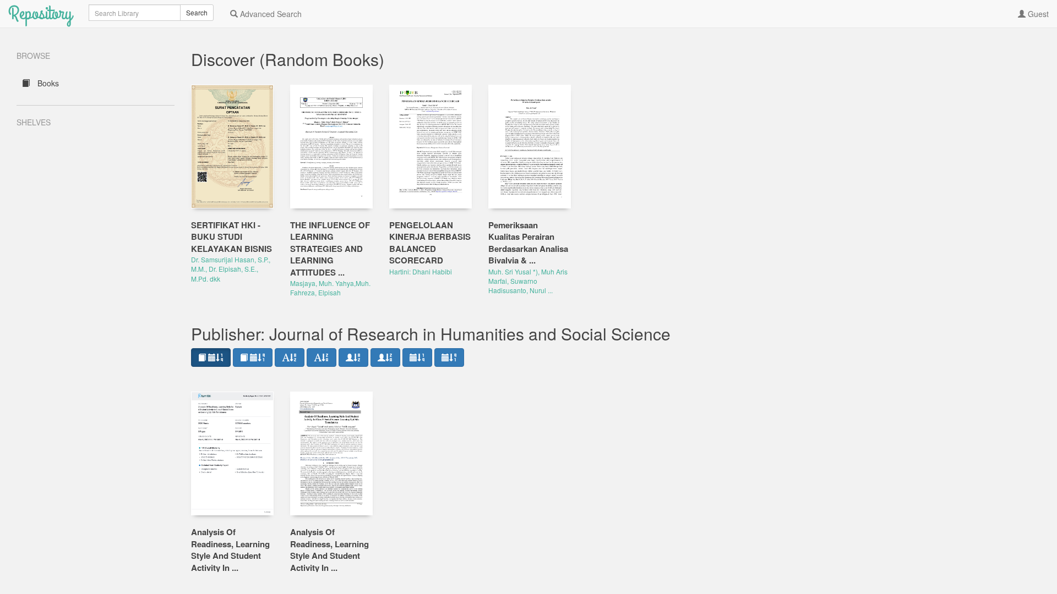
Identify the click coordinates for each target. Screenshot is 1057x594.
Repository (40, 13)
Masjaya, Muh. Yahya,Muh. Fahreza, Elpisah (330, 287)
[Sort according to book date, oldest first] (253, 357)
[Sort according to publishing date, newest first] (417, 357)
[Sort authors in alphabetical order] (353, 357)
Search (197, 12)
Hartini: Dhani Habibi (420, 271)
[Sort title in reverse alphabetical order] (321, 357)
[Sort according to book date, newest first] (211, 357)
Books (47, 83)
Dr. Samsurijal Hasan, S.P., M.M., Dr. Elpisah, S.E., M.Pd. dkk (230, 269)
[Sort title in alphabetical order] (289, 357)
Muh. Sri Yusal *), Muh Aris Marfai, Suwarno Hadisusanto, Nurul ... (528, 281)
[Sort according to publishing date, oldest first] (449, 357)
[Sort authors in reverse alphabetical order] (385, 357)
